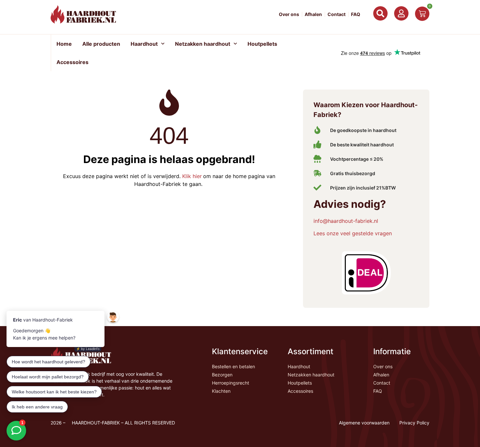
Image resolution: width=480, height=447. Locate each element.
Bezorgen (222, 374)
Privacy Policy (414, 422)
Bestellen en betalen (233, 366)
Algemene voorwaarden (364, 422)
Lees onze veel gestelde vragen (352, 233)
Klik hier (191, 176)
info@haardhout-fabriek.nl (345, 221)
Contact (336, 14)
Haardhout (144, 44)
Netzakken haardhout (202, 44)
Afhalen (313, 14)
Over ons (289, 14)
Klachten (221, 391)
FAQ (355, 14)
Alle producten (101, 44)
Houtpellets (262, 44)
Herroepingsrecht (230, 383)
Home (64, 44)
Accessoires (72, 62)
